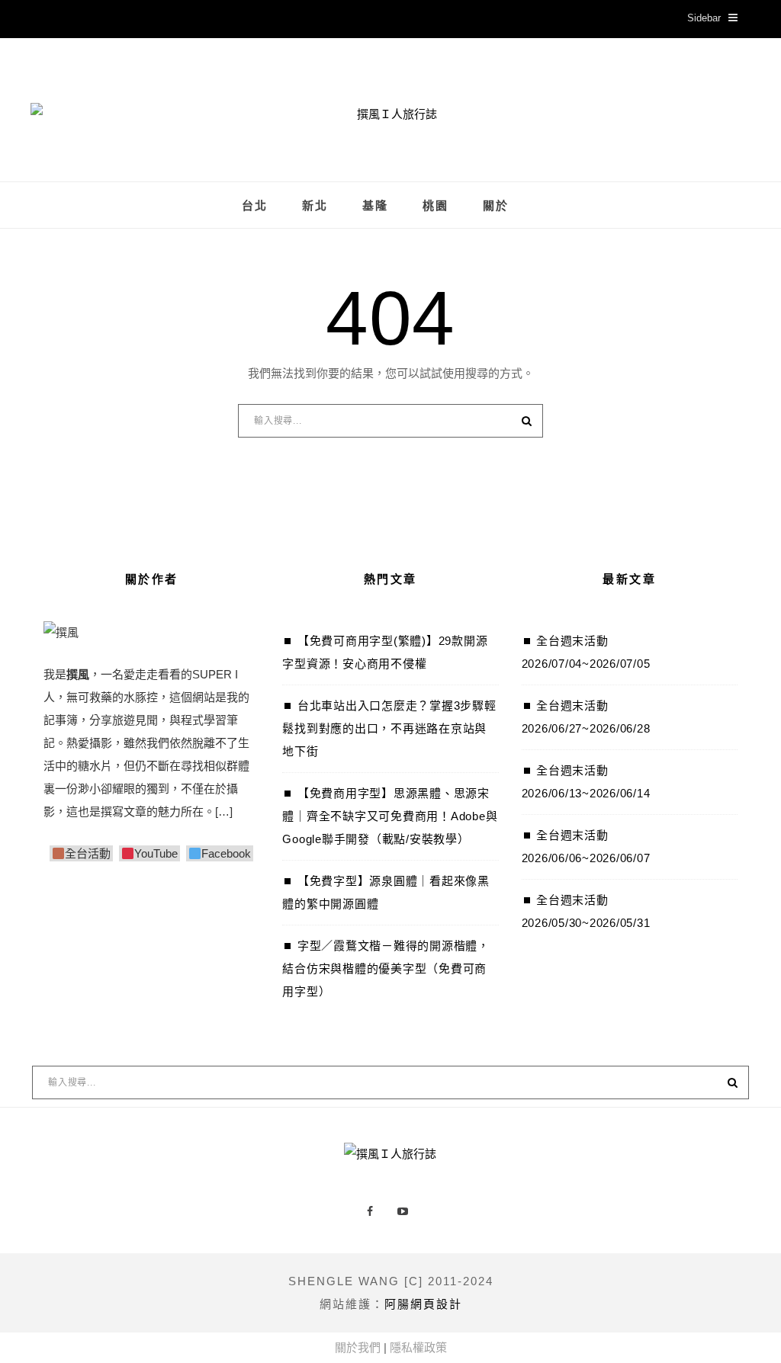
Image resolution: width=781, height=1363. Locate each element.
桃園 (435, 206)
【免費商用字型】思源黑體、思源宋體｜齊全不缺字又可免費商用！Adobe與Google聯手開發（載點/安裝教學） (389, 816)
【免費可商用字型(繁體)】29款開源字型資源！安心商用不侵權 (384, 652)
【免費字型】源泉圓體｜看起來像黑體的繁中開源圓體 (386, 892)
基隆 (375, 206)
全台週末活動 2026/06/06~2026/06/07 (586, 846)
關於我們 (358, 1347)
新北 (315, 206)
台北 (255, 206)
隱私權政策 (418, 1347)
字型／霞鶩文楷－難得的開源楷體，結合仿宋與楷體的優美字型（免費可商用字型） (386, 968)
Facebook (226, 853)
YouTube (156, 853)
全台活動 (88, 853)
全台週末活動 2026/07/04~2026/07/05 (586, 652)
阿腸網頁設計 (423, 1303)
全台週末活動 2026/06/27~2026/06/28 (586, 717)
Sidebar (704, 18)
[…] (224, 811)
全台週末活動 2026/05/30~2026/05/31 (586, 911)
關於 (496, 206)
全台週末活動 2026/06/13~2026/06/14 (586, 782)
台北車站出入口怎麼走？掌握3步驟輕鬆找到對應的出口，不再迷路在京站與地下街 (389, 728)
